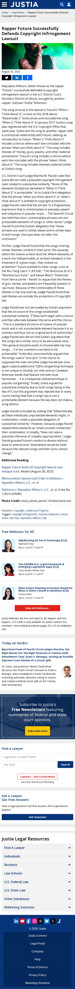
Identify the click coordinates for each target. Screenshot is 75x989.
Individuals (12, 856)
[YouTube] (22, 921)
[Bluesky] (46, 921)
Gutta (5, 518)
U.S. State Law (14, 890)
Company (38, 951)
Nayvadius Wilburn (30, 518)
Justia (5, 12)
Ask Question (37, 817)
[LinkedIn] (16, 921)
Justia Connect (37, 935)
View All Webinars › (37, 608)
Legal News (18, 12)
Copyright (19, 510)
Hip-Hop (14, 518)
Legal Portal (37, 943)
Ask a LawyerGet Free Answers (15, 798)
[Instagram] (34, 921)
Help (37, 959)
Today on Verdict (15, 643)
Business (10, 865)
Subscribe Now (37, 731)
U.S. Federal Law (16, 882)
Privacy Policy (37, 975)
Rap (44, 518)
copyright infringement (24, 514)
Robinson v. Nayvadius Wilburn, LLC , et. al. (29, 490)
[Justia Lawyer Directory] (59, 921)
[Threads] (40, 921)
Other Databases (16, 899)
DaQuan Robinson (48, 514)
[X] (52, 921)
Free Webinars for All (18, 532)
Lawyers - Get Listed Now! (37, 776)
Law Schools (13, 873)
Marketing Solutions (19, 907)
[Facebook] (28, 921)
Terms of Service (37, 967)
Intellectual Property (37, 510)
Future (64, 514)
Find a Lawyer (12, 748)
